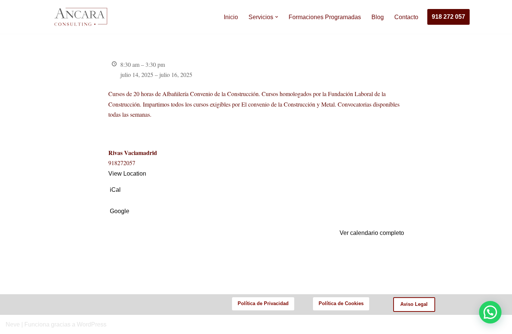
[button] (276, 16)
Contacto (406, 17)
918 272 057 (448, 17)
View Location (127, 173)
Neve (13, 324)
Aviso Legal (414, 304)
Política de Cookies (341, 303)
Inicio (231, 17)
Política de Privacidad (263, 303)
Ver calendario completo (372, 233)
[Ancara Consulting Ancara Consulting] (79, 17)
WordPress (91, 324)
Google (119, 211)
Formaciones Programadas (325, 17)
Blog (377, 17)
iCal (115, 190)
